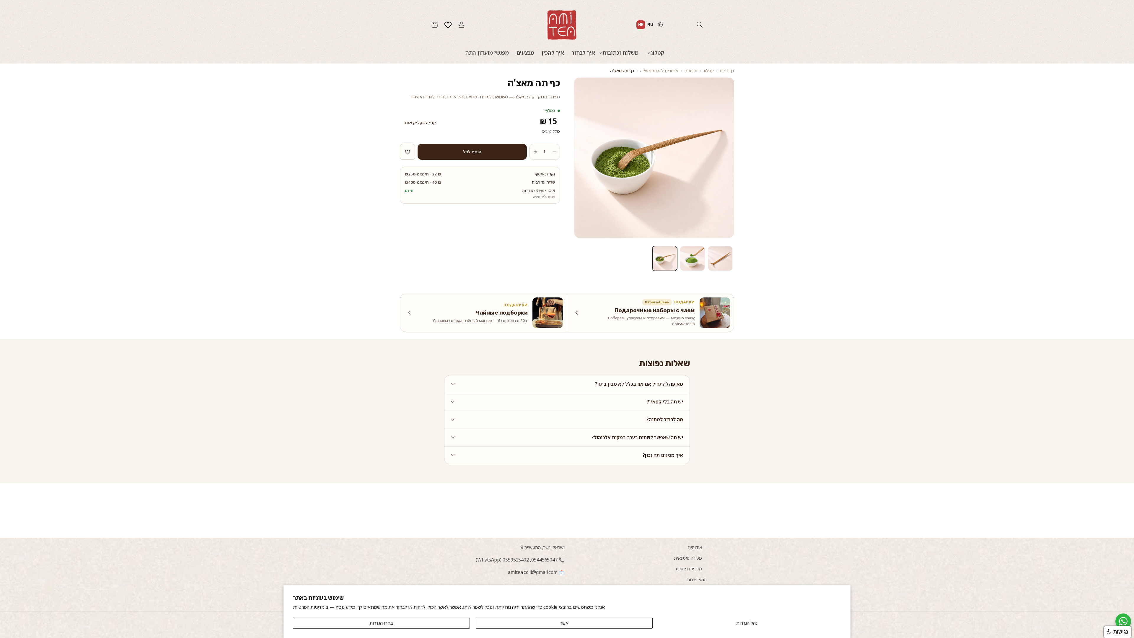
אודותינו (695, 547)
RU (650, 24)
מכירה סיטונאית (688, 558)
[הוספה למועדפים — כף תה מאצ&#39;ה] (407, 152)
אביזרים (691, 70)
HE (641, 24)
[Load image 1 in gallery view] (720, 258)
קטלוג (708, 70)
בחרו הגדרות (381, 623)
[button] (699, 25)
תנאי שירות (696, 579)
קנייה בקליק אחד (420, 122)
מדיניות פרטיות (689, 569)
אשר (564, 623)
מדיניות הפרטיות (309, 607)
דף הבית (727, 70)
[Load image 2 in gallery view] (692, 258)
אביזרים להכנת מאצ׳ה (659, 70)
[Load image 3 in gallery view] (664, 258)
